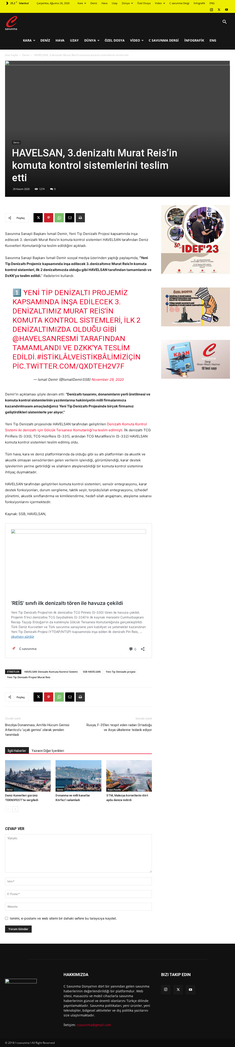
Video (158, 3)
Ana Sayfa (11, 55)
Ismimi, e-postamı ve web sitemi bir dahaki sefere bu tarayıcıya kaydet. (63, 918)
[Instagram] (211, 9)
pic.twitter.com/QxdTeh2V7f (68, 366)
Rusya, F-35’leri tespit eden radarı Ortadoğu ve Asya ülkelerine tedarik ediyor (119, 727)
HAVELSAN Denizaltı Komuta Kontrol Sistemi (51, 671)
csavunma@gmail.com (94, 1025)
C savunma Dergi (179, 3)
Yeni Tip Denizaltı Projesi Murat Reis (28, 677)
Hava (104, 3)
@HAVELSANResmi (45, 338)
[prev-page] (8, 809)
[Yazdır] (80, 217)
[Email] (69, 217)
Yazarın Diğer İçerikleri (48, 751)
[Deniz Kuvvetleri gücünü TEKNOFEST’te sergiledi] (28, 776)
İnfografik (199, 3)
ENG (212, 3)
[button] (224, 22)
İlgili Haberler (17, 751)
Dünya (126, 3)
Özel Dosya (144, 3)
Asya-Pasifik (114, 789)
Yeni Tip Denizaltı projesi (120, 671)
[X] (218, 9)
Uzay (115, 3)
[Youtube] (226, 9)
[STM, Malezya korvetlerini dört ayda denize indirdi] (129, 776)
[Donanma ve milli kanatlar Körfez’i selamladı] (78, 776)
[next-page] (15, 809)
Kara (80, 3)
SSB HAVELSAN (92, 671)
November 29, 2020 (108, 379)
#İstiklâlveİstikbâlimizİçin (89, 357)
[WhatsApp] (59, 217)
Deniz (93, 3)
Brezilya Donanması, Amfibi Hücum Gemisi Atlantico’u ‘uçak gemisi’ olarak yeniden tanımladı (37, 730)
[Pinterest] (48, 217)
